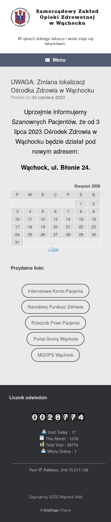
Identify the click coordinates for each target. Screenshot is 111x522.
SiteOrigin (51, 510)
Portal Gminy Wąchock (55, 338)
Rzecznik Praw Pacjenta (55, 322)
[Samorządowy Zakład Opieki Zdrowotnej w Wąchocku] (55, 17)
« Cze (53, 249)
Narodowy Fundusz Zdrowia (55, 306)
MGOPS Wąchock (55, 354)
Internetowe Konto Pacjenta (55, 291)
